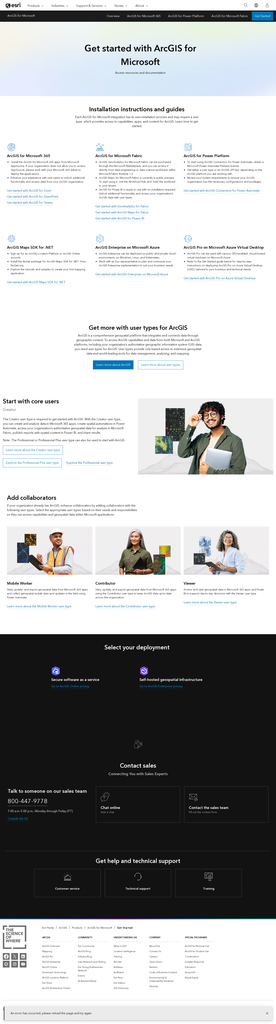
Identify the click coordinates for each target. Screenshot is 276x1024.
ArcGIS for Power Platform (186, 16)
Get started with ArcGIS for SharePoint (32, 196)
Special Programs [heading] (196, 938)
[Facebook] (6, 956)
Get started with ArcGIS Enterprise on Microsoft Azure (131, 274)
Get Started (262, 16)
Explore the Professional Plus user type (32, 462)
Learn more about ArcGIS (113, 364)
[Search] (246, 5)
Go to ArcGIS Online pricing (70, 686)
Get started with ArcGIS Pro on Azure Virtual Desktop (220, 278)
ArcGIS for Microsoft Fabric (229, 16)
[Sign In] (267, 5)
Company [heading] (155, 938)
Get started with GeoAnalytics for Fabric (122, 206)
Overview (113, 16)
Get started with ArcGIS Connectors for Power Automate (222, 190)
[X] (14, 956)
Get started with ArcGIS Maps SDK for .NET (36, 282)
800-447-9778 (28, 801)
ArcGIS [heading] (46, 938)
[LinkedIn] (23, 956)
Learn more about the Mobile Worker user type (39, 606)
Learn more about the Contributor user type (125, 606)
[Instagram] (14, 964)
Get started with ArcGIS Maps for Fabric (122, 212)
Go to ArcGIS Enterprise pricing (161, 686)
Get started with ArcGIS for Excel (29, 190)
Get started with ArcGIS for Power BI (119, 218)
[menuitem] (57, 946)
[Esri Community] (6, 964)
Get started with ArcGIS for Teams (30, 202)
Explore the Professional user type (89, 462)
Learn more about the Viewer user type (210, 602)
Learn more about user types (160, 364)
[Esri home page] (13, 5)
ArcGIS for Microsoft (21, 16)
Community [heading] (85, 938)
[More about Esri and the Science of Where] (14, 937)
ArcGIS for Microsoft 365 (144, 16)
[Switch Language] (256, 5)
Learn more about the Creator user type (33, 450)
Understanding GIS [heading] (125, 938)
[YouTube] (23, 964)
